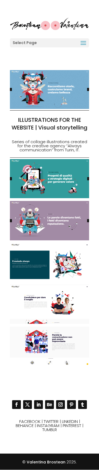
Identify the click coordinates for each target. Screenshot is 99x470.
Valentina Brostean (46, 462)
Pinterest (72, 425)
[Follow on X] (27, 404)
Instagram (48, 425)
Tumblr (49, 429)
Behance (25, 425)
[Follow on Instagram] (60, 404)
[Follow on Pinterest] (71, 404)
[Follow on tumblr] (82, 404)
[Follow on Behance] (49, 404)
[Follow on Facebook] (16, 404)
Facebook (29, 421)
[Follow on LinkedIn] (38, 404)
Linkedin (70, 421)
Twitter (51, 421)
